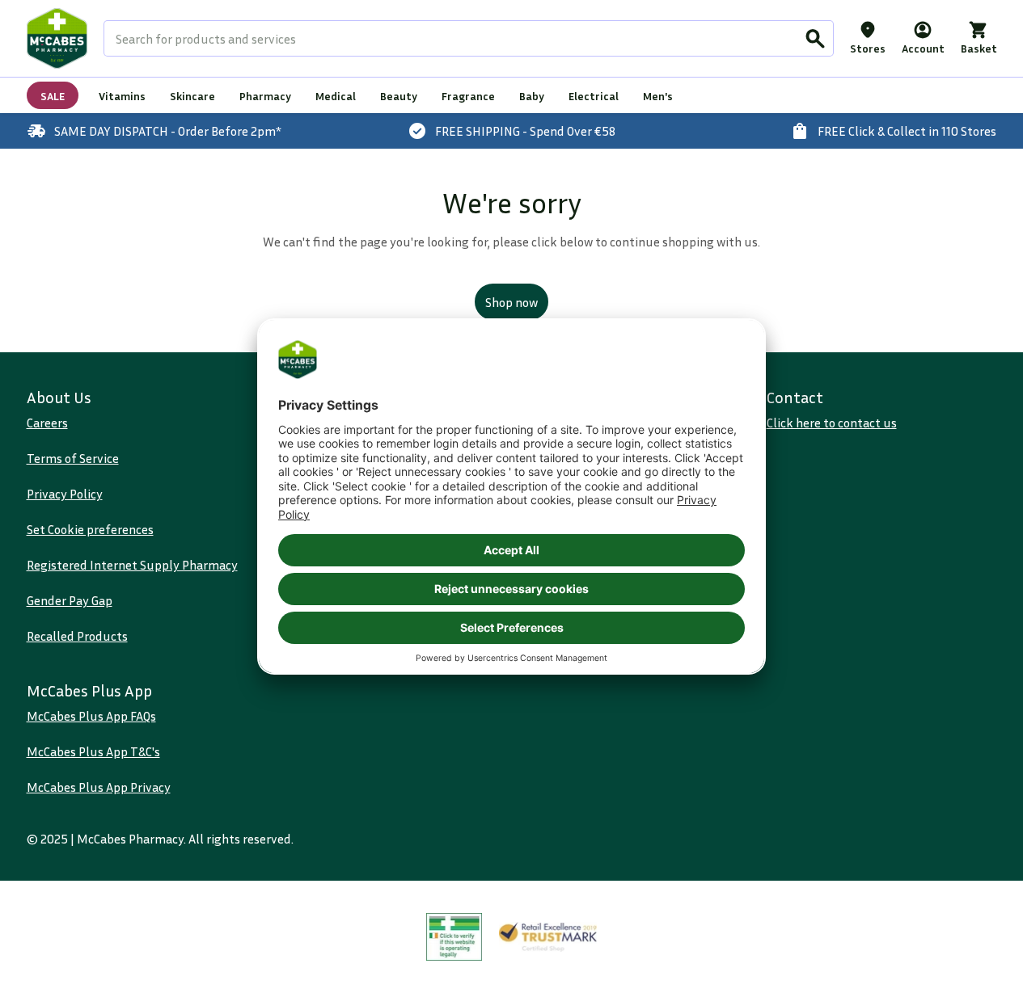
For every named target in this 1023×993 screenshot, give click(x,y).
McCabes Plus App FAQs (91, 716)
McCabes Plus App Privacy (99, 787)
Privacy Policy (65, 494)
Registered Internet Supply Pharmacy (132, 565)
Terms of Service (73, 458)
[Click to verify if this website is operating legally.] (454, 937)
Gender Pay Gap (69, 600)
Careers (47, 422)
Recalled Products (77, 636)
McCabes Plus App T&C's (93, 751)
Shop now (511, 302)
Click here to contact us (832, 422)
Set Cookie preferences (90, 529)
